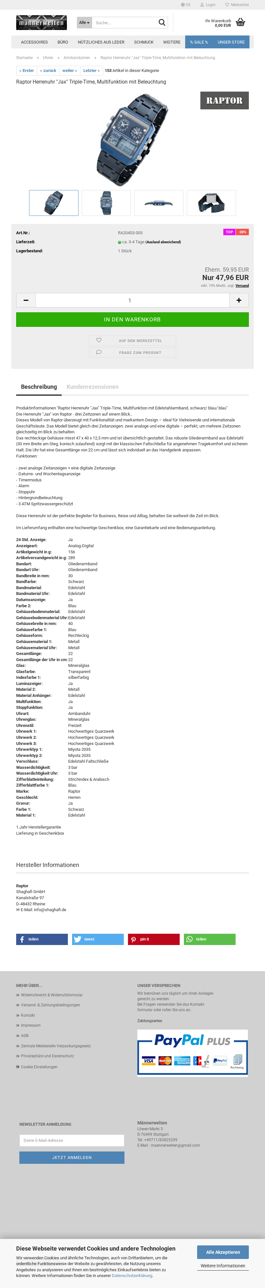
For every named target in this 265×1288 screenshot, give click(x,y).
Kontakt (28, 1015)
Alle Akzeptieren (223, 1252)
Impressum (31, 1025)
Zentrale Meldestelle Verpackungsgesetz (56, 1046)
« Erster (26, 70)
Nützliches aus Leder (101, 42)
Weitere (171, 42)
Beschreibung (39, 386)
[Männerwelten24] (41, 22)
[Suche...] (162, 23)
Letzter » (91, 70)
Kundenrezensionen (93, 386)
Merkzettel (239, 5)
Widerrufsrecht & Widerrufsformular (52, 995)
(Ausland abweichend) (163, 242)
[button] (186, 5)
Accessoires (34, 42)
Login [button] (210, 5)
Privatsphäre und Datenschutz (47, 1056)
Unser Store (231, 42)
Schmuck (144, 42)
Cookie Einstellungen (39, 1067)
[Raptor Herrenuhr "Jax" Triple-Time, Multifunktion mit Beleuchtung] (132, 139)
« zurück (48, 70)
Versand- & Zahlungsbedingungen (50, 1005)
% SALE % (199, 42)
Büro (63, 42)
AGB (24, 1035)
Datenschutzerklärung (132, 1275)
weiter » (69, 70)
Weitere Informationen (223, 1265)
